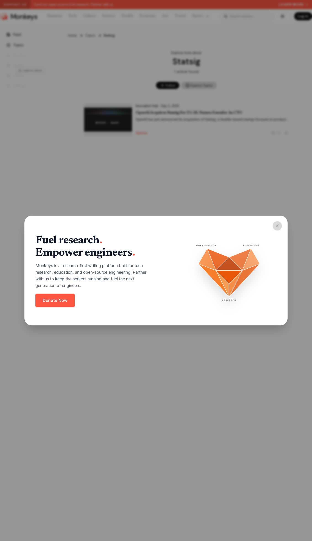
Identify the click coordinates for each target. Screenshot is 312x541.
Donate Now (55, 300)
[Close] (277, 226)
